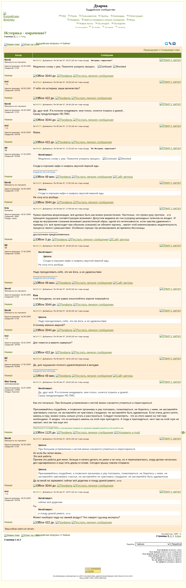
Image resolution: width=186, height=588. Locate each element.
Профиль (75, 20)
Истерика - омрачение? (25, 33)
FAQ (64, 16)
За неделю (119, 23)
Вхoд (132, 20)
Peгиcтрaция (136, 16)
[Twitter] (166, 43)
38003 (38, 60)
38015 (38, 289)
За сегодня (103, 23)
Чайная (66, 43)
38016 (38, 311)
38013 (38, 246)
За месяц (121, 27)
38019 (38, 382)
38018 (38, 359)
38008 (38, 149)
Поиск (74, 16)
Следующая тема (170, 50)
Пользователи (89, 16)
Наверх (8, 75)
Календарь (119, 16)
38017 (38, 337)
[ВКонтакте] (174, 43)
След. (23, 37)
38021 (38, 492)
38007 (38, 126)
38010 (38, 209)
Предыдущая (151, 50)
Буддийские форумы (47, 43)
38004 (38, 82)
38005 (38, 104)
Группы (104, 16)
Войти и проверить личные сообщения (104, 20)
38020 (38, 439)
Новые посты (86, 23)
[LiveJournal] (170, 43)
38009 (38, 183)
